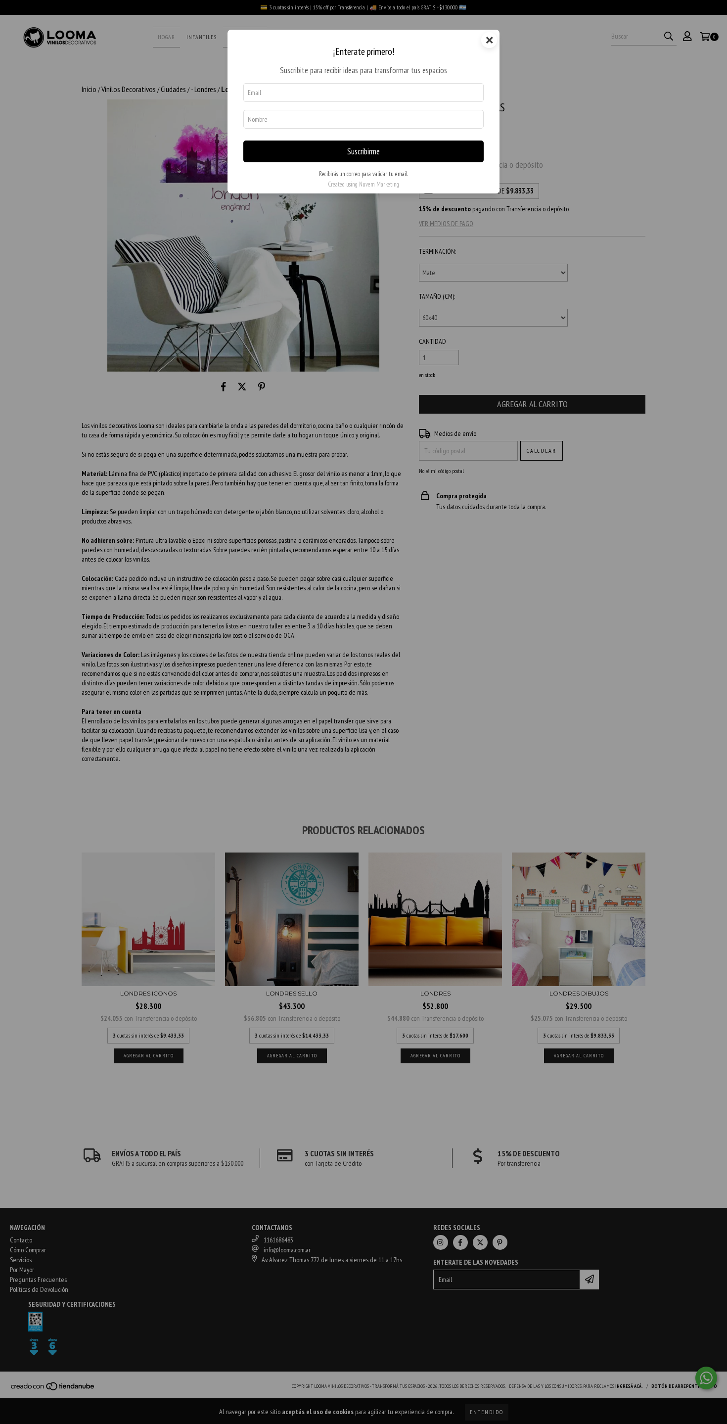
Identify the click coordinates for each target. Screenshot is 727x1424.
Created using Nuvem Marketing (363, 184)
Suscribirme (363, 151)
